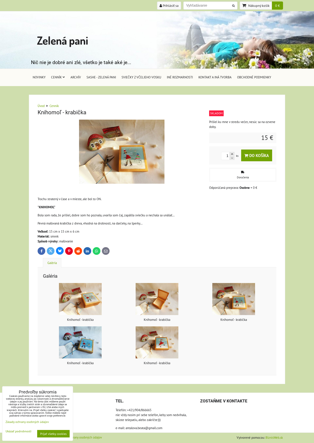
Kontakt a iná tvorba (215, 77)
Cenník (56, 77)
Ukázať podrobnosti (18, 431)
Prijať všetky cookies (53, 434)
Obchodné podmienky (254, 77)
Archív (75, 77)
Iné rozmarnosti (180, 77)
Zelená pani (62, 40)
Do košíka (258, 155)
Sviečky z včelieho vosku (141, 77)
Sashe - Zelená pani (101, 77)
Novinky (39, 77)
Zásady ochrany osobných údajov (80, 437)
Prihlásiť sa (170, 5)
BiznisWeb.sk (274, 437)
